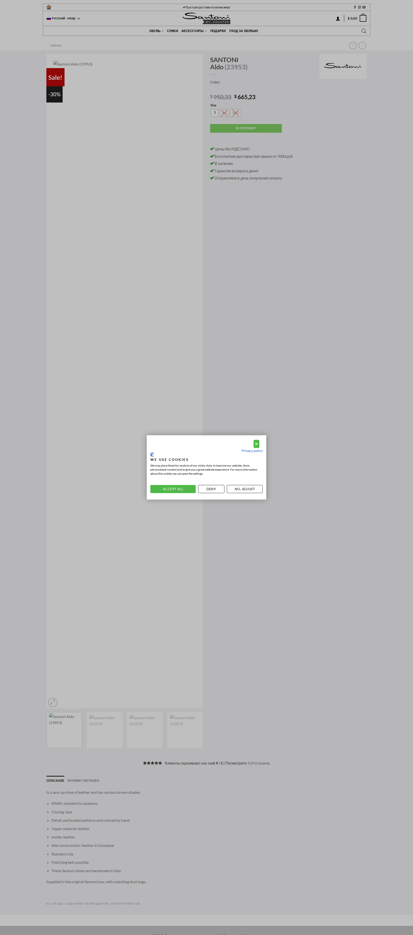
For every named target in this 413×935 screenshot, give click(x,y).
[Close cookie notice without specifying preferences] (256, 444)
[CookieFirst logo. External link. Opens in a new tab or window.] (152, 454)
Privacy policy (252, 451)
